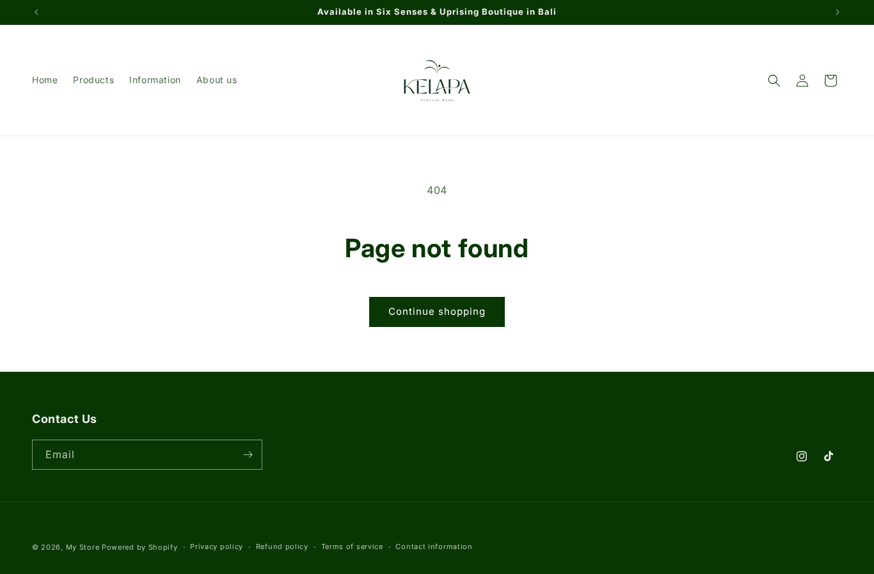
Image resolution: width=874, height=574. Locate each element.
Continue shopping (437, 311)
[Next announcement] (837, 12)
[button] (774, 81)
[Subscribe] (248, 455)
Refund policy (282, 546)
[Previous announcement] (36, 12)
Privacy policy (216, 546)
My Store (83, 547)
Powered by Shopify (140, 547)
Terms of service (352, 546)
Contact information (433, 546)
